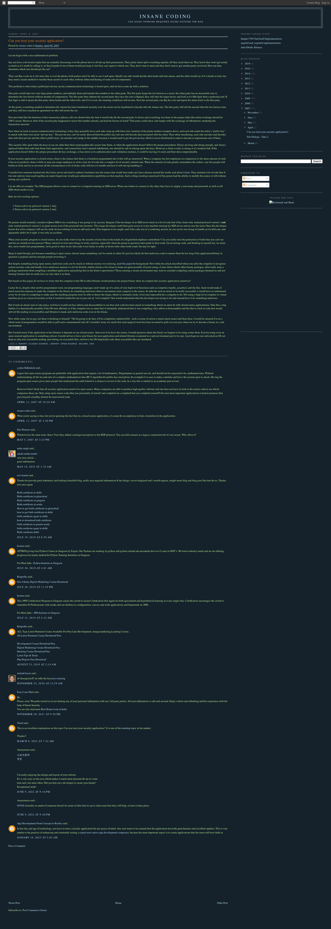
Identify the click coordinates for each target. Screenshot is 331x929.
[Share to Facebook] (21, 348)
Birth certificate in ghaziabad (32, 496)
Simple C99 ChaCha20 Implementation (261, 38)
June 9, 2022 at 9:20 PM (33, 814)
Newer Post (14, 903)
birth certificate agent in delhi (32, 516)
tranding (126, 728)
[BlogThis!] (14, 348)
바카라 (21, 805)
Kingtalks (22, 576)
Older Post (222, 903)
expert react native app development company (103, 832)
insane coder (26, 45)
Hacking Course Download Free (33, 651)
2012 (248, 83)
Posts (248, 178)
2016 (248, 68)
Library (54, 344)
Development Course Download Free (36, 643)
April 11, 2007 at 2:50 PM (35, 420)
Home (118, 903)
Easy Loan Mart (25, 692)
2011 (248, 88)
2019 (248, 63)
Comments (251, 185)
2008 (248, 103)
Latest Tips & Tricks (27, 655)
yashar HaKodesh (26, 367)
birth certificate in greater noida (33, 524)
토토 (19, 759)
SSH (91, 344)
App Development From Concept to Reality (39, 823)
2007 (248, 108)
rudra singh (23, 448)
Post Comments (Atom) (35, 910)
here (187, 172)
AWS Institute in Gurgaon (46, 612)
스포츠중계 (23, 755)
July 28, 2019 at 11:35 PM (35, 587)
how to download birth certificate (34, 520)
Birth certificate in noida (29, 504)
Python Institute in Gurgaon (47, 563)
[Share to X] (17, 348)
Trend (20, 723)
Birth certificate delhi (28, 532)
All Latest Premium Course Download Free (39, 635)
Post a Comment (16, 846)
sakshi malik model (27, 453)
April (251, 127)
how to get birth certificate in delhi (35, 512)
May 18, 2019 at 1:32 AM (34, 466)
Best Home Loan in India (54, 709)
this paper (127, 263)
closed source (38, 344)
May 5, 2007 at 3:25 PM (33, 439)
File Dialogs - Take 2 (257, 136)
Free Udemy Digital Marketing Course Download (42, 581)
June (250, 117)
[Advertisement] (37, 874)
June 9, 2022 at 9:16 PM (33, 791)
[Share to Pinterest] (25, 348)
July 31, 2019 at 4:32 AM (34, 617)
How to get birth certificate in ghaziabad (38, 508)
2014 (248, 73)
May (250, 122)
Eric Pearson (23, 429)
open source (69, 344)
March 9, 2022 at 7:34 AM (35, 741)
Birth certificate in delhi (29, 492)
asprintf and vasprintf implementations (261, 43)
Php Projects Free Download (31, 659)
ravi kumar (22, 475)
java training (58, 678)
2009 (248, 98)
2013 (248, 78)
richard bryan (24, 673)
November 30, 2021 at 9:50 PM (39, 714)
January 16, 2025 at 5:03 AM (37, 837)
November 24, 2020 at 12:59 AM (40, 683)
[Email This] (10, 348)
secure (83, 344)
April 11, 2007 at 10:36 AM (36, 402)
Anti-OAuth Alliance (251, 47)
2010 (248, 93)
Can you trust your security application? (267, 131)
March (251, 143)
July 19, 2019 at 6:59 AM (34, 537)
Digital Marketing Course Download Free (38, 647)
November (253, 112)
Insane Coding (166, 16)
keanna (21, 545)
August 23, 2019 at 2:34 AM (36, 664)
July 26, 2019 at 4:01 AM (34, 568)
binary (23, 344)
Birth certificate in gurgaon (31, 500)
